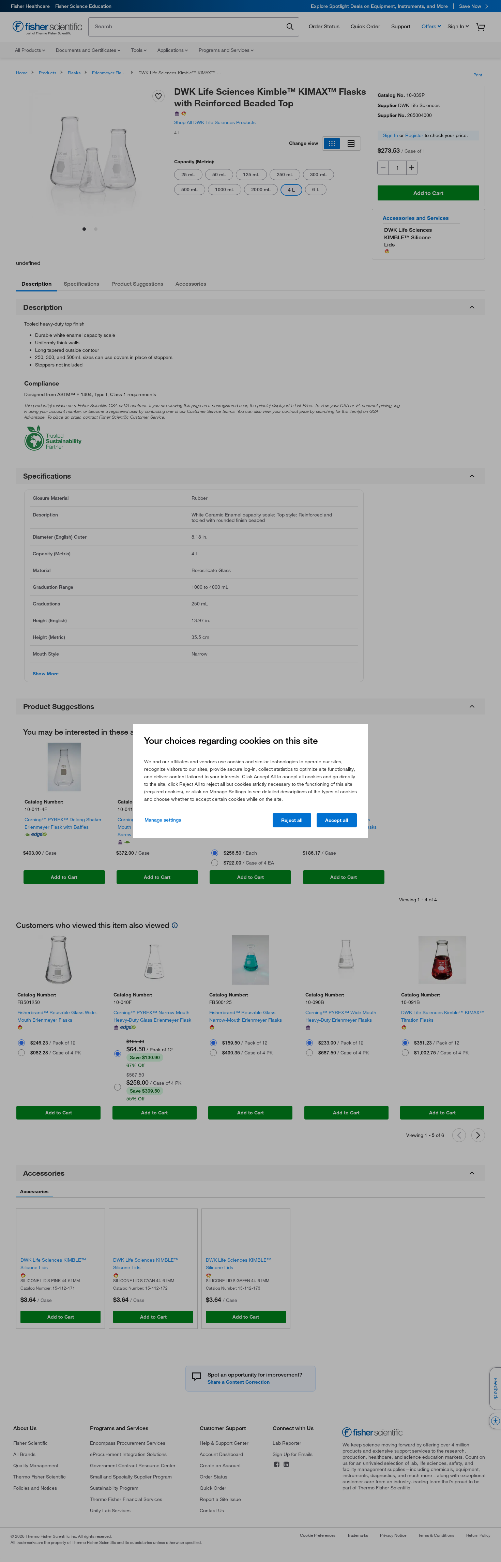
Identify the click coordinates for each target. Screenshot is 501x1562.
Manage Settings (163, 820)
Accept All (336, 820)
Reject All (292, 820)
